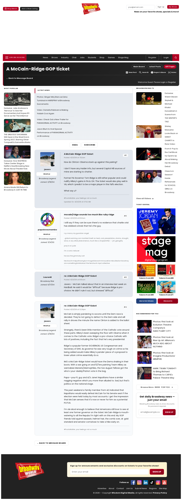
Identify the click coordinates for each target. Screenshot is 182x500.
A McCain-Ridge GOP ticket (78, 154)
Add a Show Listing (30, 9)
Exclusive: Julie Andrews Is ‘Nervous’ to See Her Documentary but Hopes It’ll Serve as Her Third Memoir (16, 105)
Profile (46, 174)
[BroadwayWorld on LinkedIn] (145, 482)
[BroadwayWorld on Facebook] (133, 482)
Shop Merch (12, 9)
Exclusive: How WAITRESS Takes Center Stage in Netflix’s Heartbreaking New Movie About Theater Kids (16, 158)
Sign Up (157, 471)
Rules (173, 72)
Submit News (141, 488)
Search (145, 72)
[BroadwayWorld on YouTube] (164, 482)
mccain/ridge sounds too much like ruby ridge (89, 214)
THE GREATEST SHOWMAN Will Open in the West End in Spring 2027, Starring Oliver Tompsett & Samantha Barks (17, 132)
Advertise (102, 488)
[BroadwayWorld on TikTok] (151, 482)
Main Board (139, 66)
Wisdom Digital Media (123, 492)
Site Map (163, 488)
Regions (153, 488)
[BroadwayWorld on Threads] (158, 482)
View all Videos (143, 198)
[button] (175, 57)
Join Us (129, 488)
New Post (133, 72)
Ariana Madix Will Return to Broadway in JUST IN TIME (16, 182)
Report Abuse (160, 72)
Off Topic (170, 66)
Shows (54, 57)
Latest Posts (155, 66)
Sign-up (161, 7)
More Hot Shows (146, 301)
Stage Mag (123, 57)
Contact (120, 488)
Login (166, 57)
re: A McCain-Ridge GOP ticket (80, 276)
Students (92, 57)
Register (152, 57)
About (111, 488)
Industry (65, 57)
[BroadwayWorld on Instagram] (139, 482)
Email (75, 145)
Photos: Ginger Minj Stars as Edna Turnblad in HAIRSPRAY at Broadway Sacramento (53, 100)
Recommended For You (147, 314)
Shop (102, 57)
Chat (74, 57)
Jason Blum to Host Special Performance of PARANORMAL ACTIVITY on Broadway (55, 132)
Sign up (169, 412)
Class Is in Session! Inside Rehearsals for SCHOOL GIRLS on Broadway (170, 182)
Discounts (168, 301)
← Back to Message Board (19, 78)
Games (111, 57)
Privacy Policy (160, 492)
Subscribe (89, 145)
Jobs (82, 57)
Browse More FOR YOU (155, 387)
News (45, 57)
